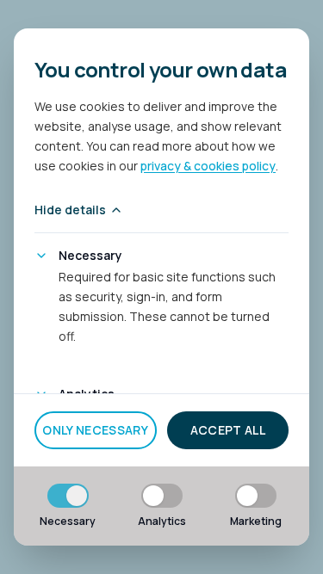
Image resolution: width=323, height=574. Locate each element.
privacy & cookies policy (208, 165)
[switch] (68, 496)
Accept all (228, 430)
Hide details (70, 209)
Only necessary (95, 430)
